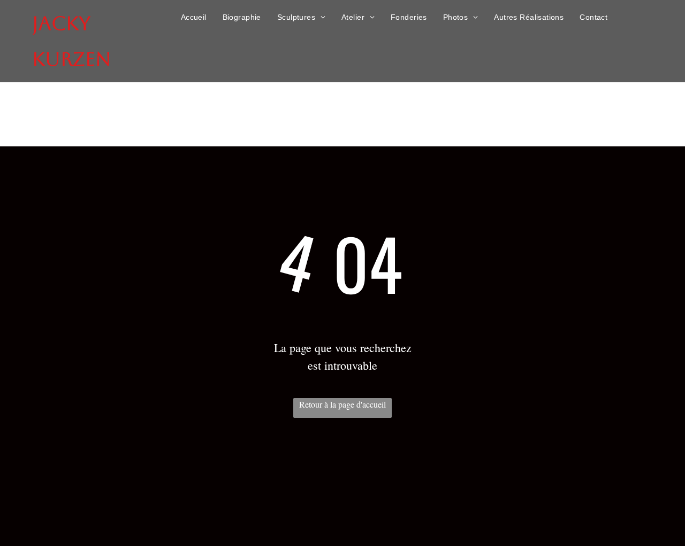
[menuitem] (194, 17)
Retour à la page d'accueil (342, 404)
